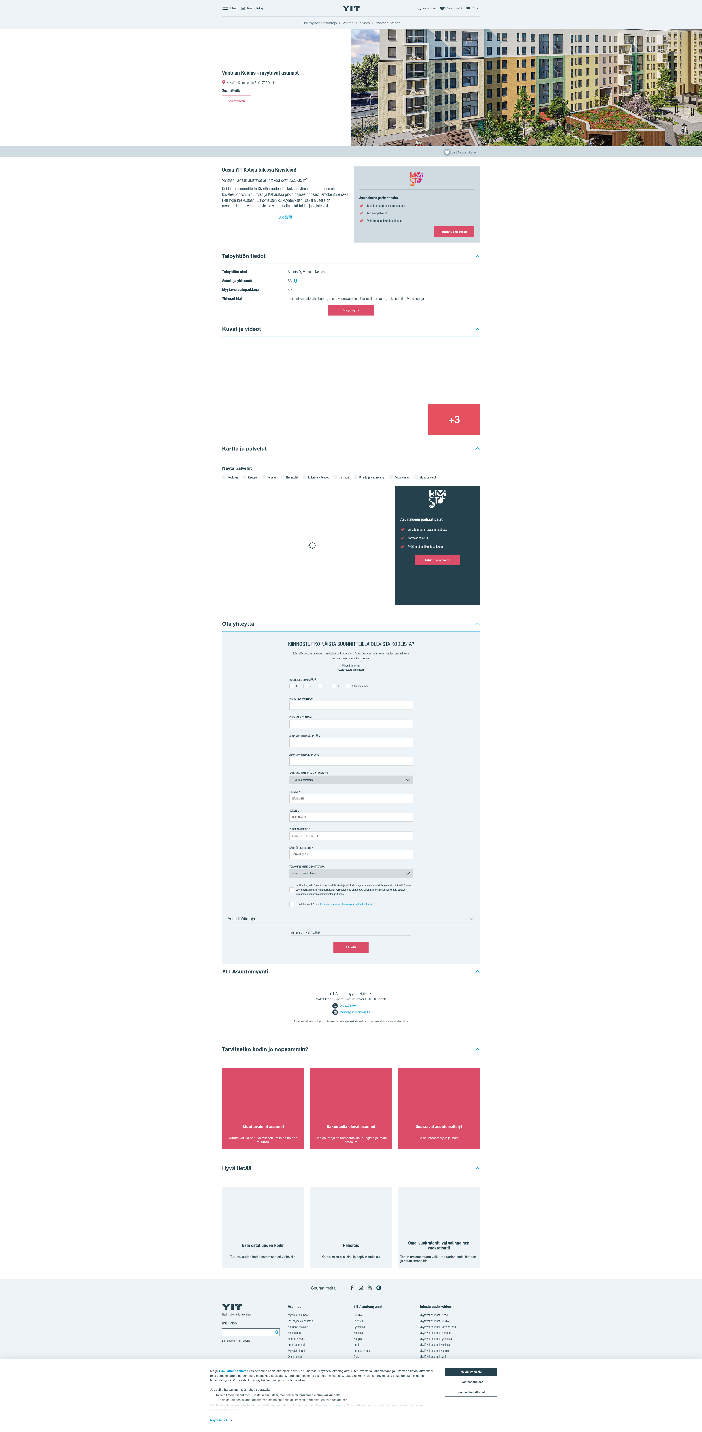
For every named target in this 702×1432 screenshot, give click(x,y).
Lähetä (351, 947)
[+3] (454, 419)
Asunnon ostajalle (298, 1327)
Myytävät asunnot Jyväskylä (436, 1339)
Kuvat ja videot (241, 328)
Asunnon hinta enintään (304, 754)
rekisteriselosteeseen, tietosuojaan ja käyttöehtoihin (345, 904)
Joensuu (359, 1321)
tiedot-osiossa (334, 1405)
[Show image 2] (428, 372)
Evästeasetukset (471, 1382)
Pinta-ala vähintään (301, 698)
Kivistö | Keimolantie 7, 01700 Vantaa (252, 82)
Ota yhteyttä (237, 100)
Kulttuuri (344, 477)
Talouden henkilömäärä (305, 933)
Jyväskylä (359, 1327)
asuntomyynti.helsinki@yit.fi (355, 1012)
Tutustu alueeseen (454, 231)
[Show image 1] (526, 87)
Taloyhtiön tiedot (244, 255)
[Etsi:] (276, 1332)
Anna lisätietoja (241, 918)
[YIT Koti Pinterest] (379, 1288)
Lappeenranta (362, 1351)
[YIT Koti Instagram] (361, 1288)
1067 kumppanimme (233, 1371)
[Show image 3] (402, 419)
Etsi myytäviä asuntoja (301, 1321)
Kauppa (252, 477)
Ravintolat (292, 477)
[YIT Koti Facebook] (352, 1288)
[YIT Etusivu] (351, 8)
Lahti (356, 1345)
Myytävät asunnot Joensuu (435, 1333)
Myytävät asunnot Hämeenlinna (438, 1327)
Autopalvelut (402, 477)
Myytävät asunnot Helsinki (435, 1321)
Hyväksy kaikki (471, 1371)
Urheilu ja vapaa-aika (371, 477)
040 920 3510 (348, 1005)
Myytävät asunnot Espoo (434, 1315)
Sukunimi (294, 810)
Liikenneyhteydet (318, 477)
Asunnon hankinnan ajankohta (308, 773)
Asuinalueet (294, 1333)
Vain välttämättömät (471, 1392)
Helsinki (358, 1315)
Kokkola (358, 1333)
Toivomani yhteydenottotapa (306, 866)
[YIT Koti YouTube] (370, 1288)
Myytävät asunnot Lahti (433, 1356)
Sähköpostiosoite (300, 848)
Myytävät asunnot (298, 1315)
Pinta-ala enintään (300, 717)
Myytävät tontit (296, 1351)
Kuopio (358, 1339)
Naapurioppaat (296, 1339)
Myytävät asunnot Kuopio (434, 1351)
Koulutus (233, 477)
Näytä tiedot (218, 1420)
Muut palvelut (428, 477)
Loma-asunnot (296, 1345)
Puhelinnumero (298, 829)
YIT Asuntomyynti (245, 971)
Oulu (356, 1356)
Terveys (271, 477)
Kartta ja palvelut (244, 448)
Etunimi (293, 792)
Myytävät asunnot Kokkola (435, 1345)
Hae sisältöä (229, 1323)
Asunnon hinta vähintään (304, 736)
